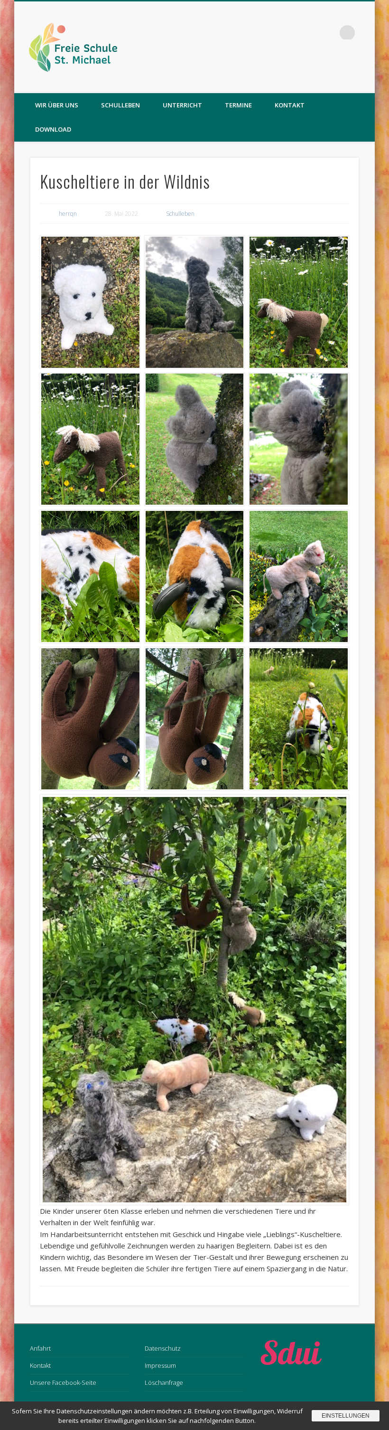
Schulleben (120, 105)
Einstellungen (346, 1415)
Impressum (160, 1365)
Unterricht (182, 105)
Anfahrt (40, 1348)
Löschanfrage (164, 1382)
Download (53, 129)
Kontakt (290, 105)
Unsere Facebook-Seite (63, 1382)
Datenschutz (163, 1348)
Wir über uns (56, 105)
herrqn (68, 214)
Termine (238, 105)
